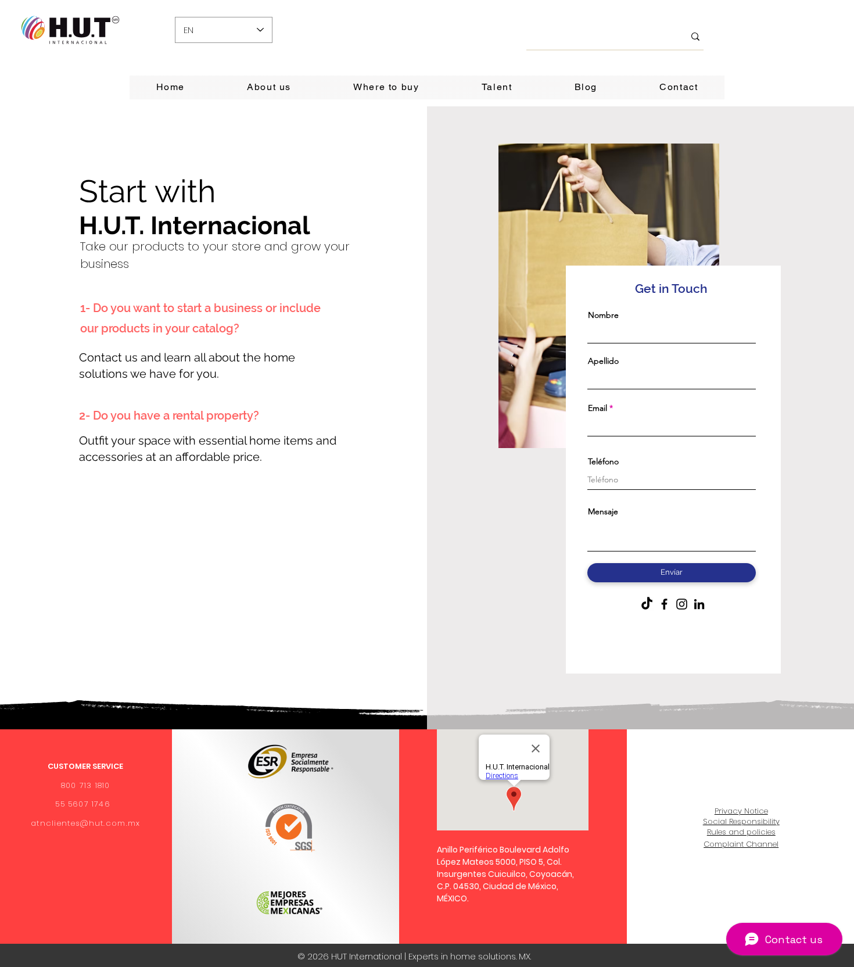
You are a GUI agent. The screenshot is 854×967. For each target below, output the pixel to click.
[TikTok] (647, 604)
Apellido (603, 361)
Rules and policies (741, 831)
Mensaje (603, 511)
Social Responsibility (741, 821)
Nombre (603, 315)
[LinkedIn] (699, 604)
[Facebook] (664, 604)
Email (597, 408)
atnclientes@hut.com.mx (86, 823)
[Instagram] (681, 604)
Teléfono (603, 461)
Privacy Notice (741, 810)
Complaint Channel (741, 844)
